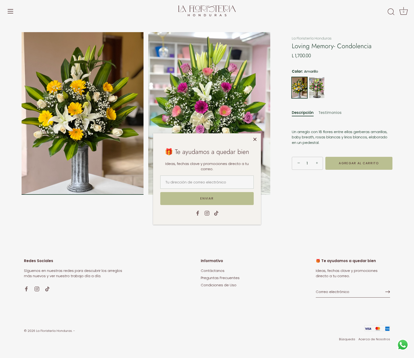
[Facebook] (197, 212)
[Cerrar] (255, 139)
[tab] (305, 113)
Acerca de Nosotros (374, 339)
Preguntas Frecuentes (220, 277)
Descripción (303, 112)
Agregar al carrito (359, 163)
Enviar (206, 198)
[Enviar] (387, 291)
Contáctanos (212, 270)
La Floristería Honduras (312, 38)
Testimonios (330, 112)
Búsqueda (347, 339)
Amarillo (299, 87)
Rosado (316, 87)
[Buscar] (391, 12)
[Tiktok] (216, 212)
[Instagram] (207, 212)
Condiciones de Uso (218, 285)
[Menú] (10, 11)
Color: (305, 71)
